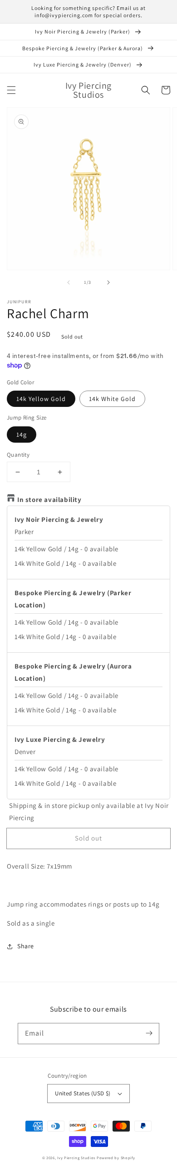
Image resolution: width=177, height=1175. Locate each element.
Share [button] (25, 946)
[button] (11, 90)
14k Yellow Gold (41, 399)
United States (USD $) (82, 1093)
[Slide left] (69, 282)
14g (21, 434)
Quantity (18, 455)
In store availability (49, 499)
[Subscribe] (149, 1033)
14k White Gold (112, 399)
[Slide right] (108, 282)
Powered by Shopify (116, 1157)
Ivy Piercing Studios (76, 1157)
